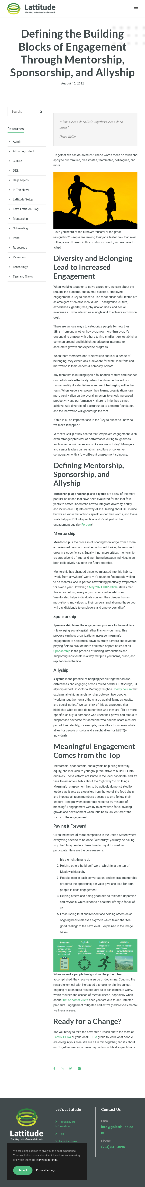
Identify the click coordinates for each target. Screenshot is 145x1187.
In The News (21, 190)
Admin (17, 141)
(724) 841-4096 (113, 1147)
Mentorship (20, 219)
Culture (17, 161)
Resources (20, 247)
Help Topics (21, 180)
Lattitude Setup (23, 199)
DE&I (16, 170)
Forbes (86, 524)
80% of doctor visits (75, 1000)
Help (61, 1133)
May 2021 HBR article (103, 587)
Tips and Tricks (23, 276)
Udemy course (122, 689)
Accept (23, 1170)
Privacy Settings (46, 1170)
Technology (20, 267)
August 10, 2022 (72, 83)
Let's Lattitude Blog (26, 209)
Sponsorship (62, 651)
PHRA (67, 1037)
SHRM (93, 1037)
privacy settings (48, 1159)
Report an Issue (68, 1141)
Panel (16, 238)
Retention (19, 257)
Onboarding (20, 228)
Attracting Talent (23, 151)
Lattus (57, 1037)
